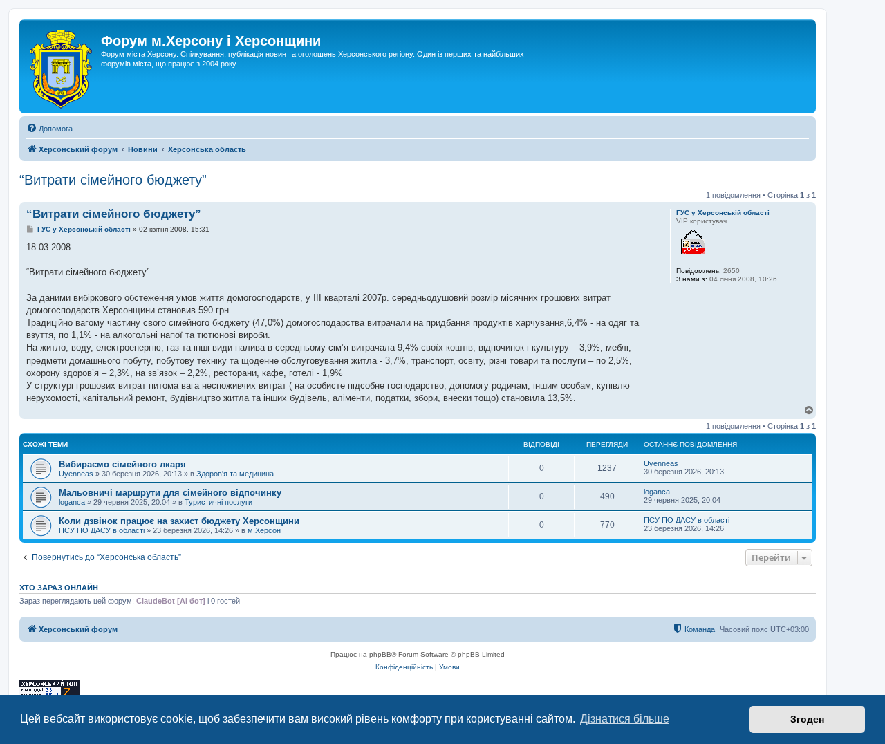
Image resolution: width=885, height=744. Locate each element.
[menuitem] (49, 128)
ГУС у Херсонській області (723, 212)
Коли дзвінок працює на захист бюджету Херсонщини (179, 521)
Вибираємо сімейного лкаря (122, 464)
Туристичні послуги (218, 502)
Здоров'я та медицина (235, 473)
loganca (72, 502)
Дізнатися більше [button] (624, 719)
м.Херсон (264, 530)
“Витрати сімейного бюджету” (113, 179)
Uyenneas (76, 473)
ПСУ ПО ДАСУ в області (102, 530)
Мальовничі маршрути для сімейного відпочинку (170, 492)
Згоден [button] (807, 719)
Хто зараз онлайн (58, 588)
